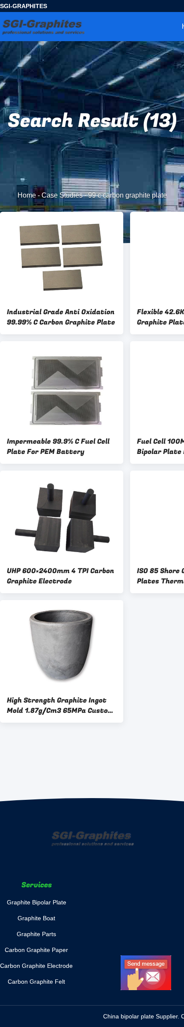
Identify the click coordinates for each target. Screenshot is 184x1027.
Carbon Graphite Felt (36, 981)
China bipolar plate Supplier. (142, 1016)
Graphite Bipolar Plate (36, 902)
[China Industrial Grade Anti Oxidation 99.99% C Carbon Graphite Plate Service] (61, 256)
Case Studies (62, 195)
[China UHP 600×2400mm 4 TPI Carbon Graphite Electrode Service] (61, 515)
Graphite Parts (36, 934)
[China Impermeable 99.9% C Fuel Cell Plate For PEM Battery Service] (61, 385)
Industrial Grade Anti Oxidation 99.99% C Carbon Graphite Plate (61, 317)
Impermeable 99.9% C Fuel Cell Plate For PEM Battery (58, 446)
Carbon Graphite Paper (36, 949)
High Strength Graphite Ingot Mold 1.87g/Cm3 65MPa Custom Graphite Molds (60, 705)
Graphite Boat (36, 918)
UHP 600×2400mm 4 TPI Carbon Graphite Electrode (60, 576)
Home (27, 195)
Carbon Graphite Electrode (36, 965)
